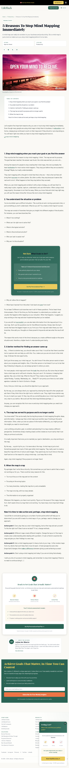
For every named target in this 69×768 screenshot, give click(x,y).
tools (35, 371)
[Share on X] (12, 49)
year (41, 305)
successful (19, 322)
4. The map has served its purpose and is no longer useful (25, 111)
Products (38, 717)
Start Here (4, 717)
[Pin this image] (46, 139)
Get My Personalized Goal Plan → (34, 626)
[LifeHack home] (6, 7)
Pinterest (16, 752)
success (14, 177)
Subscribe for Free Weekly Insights (34, 694)
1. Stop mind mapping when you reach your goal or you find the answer (29, 102)
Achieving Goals (5, 728)
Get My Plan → (58, 2)
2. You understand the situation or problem (21, 105)
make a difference (28, 548)
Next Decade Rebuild (6, 743)
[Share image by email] (55, 139)
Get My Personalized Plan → (36, 287)
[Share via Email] (17, 49)
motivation (11, 167)
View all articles (19, 650)
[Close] (66, 2)
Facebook (3, 752)
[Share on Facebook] (4, 49)
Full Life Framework (6, 724)
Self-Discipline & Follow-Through (9, 736)
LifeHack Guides (5, 719)
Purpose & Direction (6, 738)
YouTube (24, 752)
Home (4, 16)
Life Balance (4, 726)
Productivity (10, 16)
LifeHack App (38, 719)
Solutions (4, 731)
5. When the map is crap (15, 114)
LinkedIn (30, 752)
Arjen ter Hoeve (8, 44)
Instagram (10, 752)
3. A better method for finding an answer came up (23, 108)
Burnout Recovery (5, 734)
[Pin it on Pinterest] (8, 49)
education (57, 128)
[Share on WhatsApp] (52, 139)
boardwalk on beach (8, 92)
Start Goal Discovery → (53, 758)
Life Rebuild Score (5, 722)
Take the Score (53, 7)
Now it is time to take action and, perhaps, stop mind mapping (27, 117)
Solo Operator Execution (7, 745)
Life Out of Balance (6, 740)
